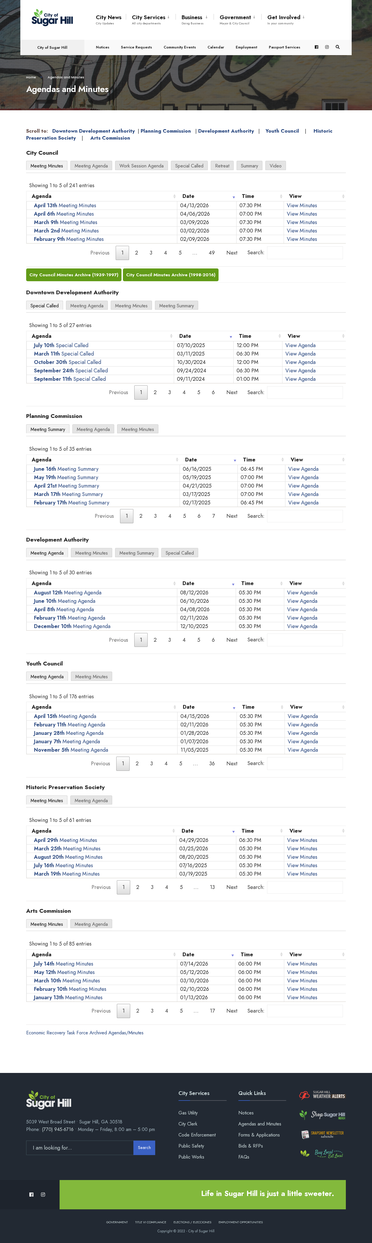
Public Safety (191, 1146)
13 (212, 887)
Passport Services (284, 47)
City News (108, 19)
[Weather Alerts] (322, 1095)
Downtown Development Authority (93, 130)
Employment (246, 47)
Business (192, 19)
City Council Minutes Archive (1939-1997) (73, 275)
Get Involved (284, 19)
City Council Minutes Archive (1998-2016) (170, 275)
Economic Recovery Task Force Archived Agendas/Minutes (85, 1032)
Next (231, 253)
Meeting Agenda (91, 166)
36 (212, 763)
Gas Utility (188, 1113)
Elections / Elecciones (192, 1222)
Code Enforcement (197, 1135)
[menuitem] (151, 18)
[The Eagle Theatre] (322, 1154)
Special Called (189, 166)
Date (188, 196)
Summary (249, 166)
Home (31, 77)
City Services (148, 19)
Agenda (41, 196)
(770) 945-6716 (58, 1129)
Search (144, 1147)
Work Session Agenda (141, 166)
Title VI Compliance (150, 1222)
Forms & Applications (259, 1135)
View (295, 196)
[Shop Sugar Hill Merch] (322, 1115)
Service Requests (136, 47)
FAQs (243, 1157)
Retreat (222, 166)
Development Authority (226, 130)
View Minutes (302, 205)
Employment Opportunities (241, 1222)
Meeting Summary (176, 305)
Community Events (180, 47)
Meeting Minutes (47, 166)
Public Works (191, 1157)
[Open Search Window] (337, 47)
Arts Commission (110, 137)
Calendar (216, 47)
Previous (100, 253)
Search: (255, 252)
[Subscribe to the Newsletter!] (322, 1134)
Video (276, 166)
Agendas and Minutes (259, 1124)
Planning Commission (166, 130)
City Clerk (187, 1124)
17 (212, 1011)
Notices (102, 47)
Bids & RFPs (250, 1146)
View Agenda (300, 345)
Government (235, 19)
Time (248, 196)
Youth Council (282, 130)
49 (212, 253)
